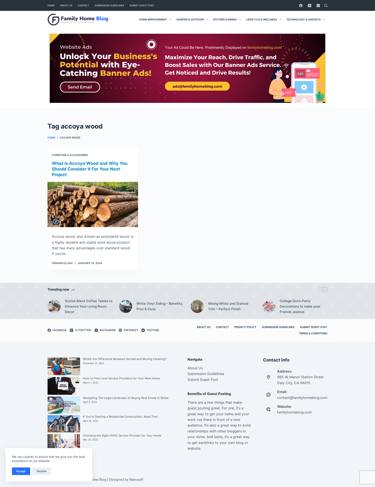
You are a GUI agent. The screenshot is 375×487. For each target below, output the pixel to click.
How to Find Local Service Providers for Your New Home (121, 378)
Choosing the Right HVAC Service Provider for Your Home (122, 435)
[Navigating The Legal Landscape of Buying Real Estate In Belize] (64, 405)
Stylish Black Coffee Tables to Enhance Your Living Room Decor (88, 306)
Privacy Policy (245, 327)
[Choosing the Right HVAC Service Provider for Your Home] (64, 445)
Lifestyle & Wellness (261, 19)
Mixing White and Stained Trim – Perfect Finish (228, 306)
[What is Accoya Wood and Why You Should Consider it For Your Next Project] (93, 204)
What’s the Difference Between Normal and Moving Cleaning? (124, 359)
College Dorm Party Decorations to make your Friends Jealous (300, 306)
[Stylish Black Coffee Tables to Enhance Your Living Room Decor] (54, 306)
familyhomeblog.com (294, 412)
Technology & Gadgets (303, 19)
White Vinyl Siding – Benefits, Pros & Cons (160, 306)
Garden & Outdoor (190, 19)
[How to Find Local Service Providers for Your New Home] (64, 386)
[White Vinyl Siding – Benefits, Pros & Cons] (125, 306)
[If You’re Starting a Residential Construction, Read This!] (64, 423)
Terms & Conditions (313, 333)
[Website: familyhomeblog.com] (268, 409)
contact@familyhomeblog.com (302, 397)
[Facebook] (301, 5)
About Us (66, 5)
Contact (83, 5)
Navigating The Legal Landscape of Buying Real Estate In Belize (126, 398)
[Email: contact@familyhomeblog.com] (268, 394)
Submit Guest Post (142, 5)
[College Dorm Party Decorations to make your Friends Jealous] (268, 306)
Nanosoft (136, 479)
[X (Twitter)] (309, 5)
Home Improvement (153, 19)
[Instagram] (318, 5)
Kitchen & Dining (225, 19)
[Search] (325, 5)
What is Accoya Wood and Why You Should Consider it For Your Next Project (89, 169)
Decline (42, 471)
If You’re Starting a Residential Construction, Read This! (120, 416)
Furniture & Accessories (70, 155)
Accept (21, 471)
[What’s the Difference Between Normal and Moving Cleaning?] (64, 366)
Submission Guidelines (109, 5)
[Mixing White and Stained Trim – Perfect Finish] (197, 306)
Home (51, 5)
